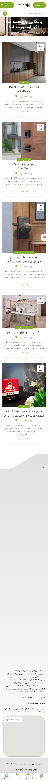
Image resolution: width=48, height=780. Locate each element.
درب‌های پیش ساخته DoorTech (24, 166)
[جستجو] (5, 13)
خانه (40, 33)
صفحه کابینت (24, 407)
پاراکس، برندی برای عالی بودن (24, 333)
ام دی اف (30, 253)
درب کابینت (24, 83)
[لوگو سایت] (23, 5)
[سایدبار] (44, 237)
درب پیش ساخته (24, 160)
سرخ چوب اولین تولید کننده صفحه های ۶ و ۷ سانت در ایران (24, 414)
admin (26, 97)
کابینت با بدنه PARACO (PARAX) (24, 89)
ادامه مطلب (24, 112)
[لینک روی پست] (24, 62)
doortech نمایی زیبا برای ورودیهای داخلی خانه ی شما (24, 259)
